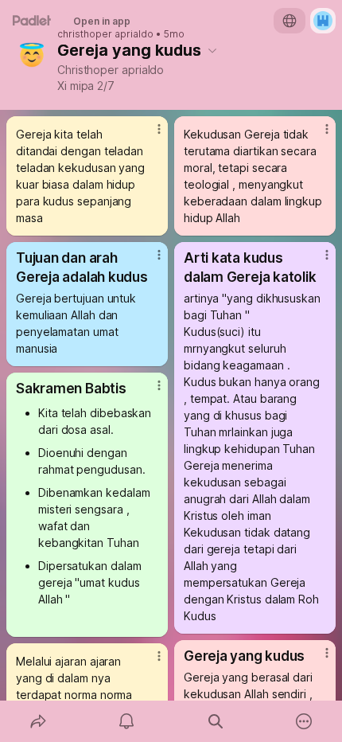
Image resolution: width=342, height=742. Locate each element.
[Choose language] (289, 20)
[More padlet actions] (305, 721)
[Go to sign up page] (323, 20)
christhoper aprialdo (105, 34)
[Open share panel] (38, 721)
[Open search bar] (216, 721)
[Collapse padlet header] (212, 50)
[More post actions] (149, 135)
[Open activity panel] (127, 721)
